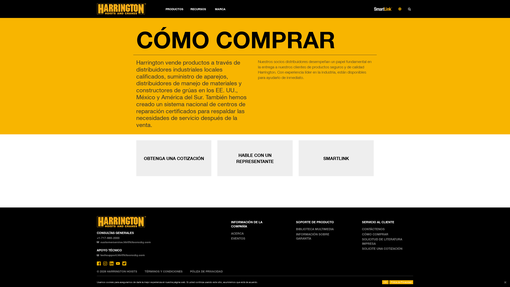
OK (385, 282)
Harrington (124, 9)
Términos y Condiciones (163, 271)
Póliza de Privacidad (206, 271)
